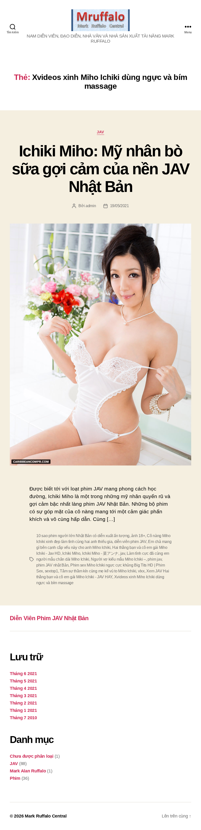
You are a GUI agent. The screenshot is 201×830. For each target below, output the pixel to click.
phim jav (155, 559)
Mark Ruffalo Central (46, 816)
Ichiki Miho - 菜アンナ (100, 553)
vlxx (141, 571)
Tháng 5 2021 (23, 681)
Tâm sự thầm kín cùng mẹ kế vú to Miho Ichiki (98, 571)
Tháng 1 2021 (23, 710)
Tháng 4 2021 (23, 688)
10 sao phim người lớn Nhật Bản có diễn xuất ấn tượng (82, 536)
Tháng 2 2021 (23, 703)
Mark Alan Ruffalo (28, 770)
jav (122, 553)
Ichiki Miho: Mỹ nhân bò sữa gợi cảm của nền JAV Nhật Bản (100, 169)
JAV (100, 132)
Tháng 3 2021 (23, 695)
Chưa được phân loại (31, 756)
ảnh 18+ (138, 536)
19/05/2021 (119, 206)
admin (91, 206)
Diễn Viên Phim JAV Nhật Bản (49, 618)
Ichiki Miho (71, 553)
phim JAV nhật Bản (52, 565)
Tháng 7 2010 (23, 717)
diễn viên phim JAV (130, 542)
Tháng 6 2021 (23, 673)
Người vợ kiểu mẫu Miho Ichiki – (118, 559)
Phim (15, 778)
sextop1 (51, 571)
